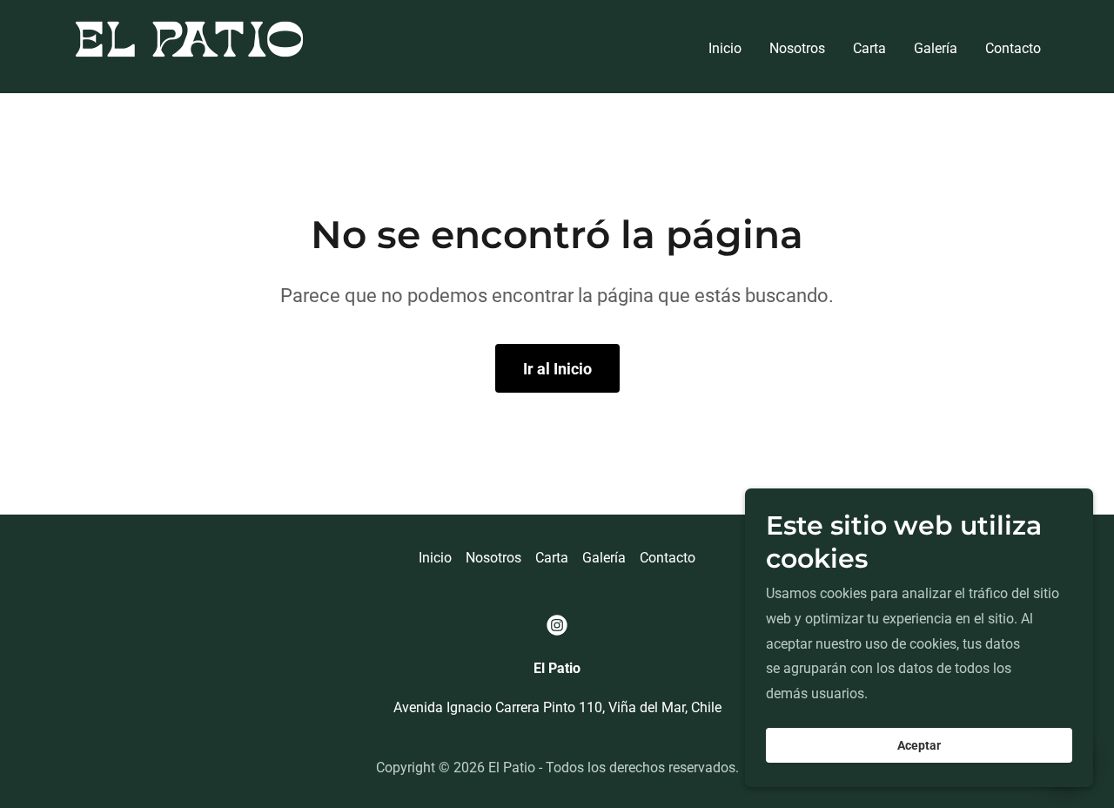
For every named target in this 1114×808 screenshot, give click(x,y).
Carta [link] (869, 48)
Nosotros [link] (797, 48)
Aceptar (919, 745)
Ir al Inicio (557, 369)
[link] (189, 45)
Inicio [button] (435, 557)
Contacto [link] (1013, 48)
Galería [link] (935, 48)
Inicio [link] (725, 48)
